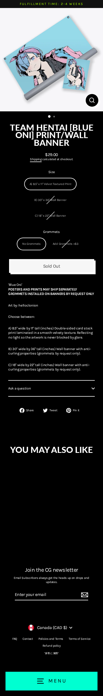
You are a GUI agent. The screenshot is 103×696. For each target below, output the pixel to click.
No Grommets (31, 244)
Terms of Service (80, 639)
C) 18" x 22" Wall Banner (50, 215)
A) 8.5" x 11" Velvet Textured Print (50, 184)
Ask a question (19, 388)
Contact (28, 639)
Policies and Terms (50, 639)
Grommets (51, 232)
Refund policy (52, 645)
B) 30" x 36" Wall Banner (50, 200)
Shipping (35, 159)
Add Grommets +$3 (66, 244)
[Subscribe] (83, 595)
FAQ (14, 639)
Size (51, 172)
